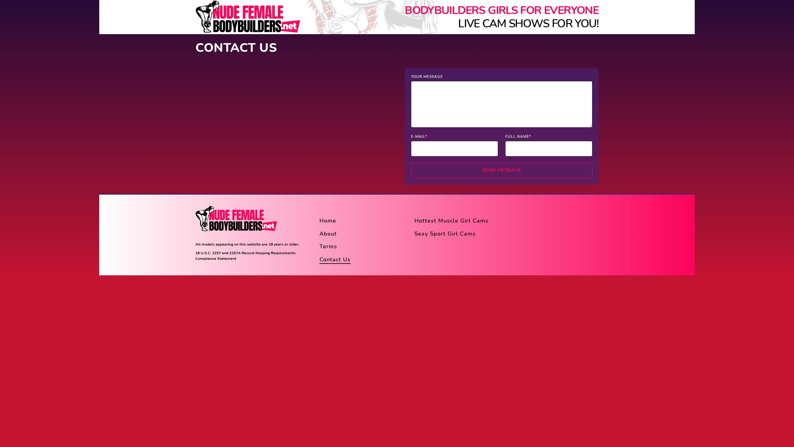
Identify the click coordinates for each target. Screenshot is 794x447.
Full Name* (518, 136)
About (328, 233)
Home (327, 220)
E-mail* (419, 136)
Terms (328, 246)
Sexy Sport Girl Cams (445, 233)
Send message (501, 170)
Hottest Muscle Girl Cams (451, 220)
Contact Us (334, 259)
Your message (427, 76)
